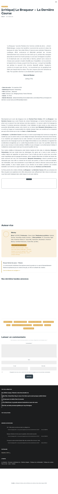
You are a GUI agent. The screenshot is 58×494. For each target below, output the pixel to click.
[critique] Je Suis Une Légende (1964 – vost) (21, 251)
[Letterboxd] (33, 479)
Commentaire (29, 343)
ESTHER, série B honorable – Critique (19, 247)
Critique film (4, 6)
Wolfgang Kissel (29, 328)
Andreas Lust (8, 321)
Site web (43, 365)
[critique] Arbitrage (15, 254)
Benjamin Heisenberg (20, 321)
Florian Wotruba (48, 321)
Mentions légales (25, 462)
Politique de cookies (48, 462)
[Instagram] (25, 479)
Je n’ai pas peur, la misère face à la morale (12, 399)
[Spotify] (35, 479)
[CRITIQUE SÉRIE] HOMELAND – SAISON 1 (21, 249)
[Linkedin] (29, 479)
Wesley (3, 16)
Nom (29, 359)
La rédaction (4, 462)
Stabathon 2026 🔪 (5, 452)
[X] (23, 479)
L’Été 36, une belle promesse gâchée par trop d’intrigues (16, 405)
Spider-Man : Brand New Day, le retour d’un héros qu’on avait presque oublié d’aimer (23, 396)
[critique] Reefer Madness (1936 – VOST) (20, 252)
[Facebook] (21, 479)
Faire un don (4, 463)
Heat (8, 325)
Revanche (48, 325)
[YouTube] (27, 479)
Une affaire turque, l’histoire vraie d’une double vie (15, 392)
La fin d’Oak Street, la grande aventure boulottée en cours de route (19, 402)
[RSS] (37, 479)
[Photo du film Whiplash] (6, 183)
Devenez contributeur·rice (14, 462)
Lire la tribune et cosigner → (11, 270)
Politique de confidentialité (36, 462)
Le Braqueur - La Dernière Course (22, 325)
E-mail (14, 365)
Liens (9, 463)
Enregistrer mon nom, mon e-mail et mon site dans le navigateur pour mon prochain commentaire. (30, 372)
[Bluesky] (31, 479)
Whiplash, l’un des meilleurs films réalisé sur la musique (29, 183)
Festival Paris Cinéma (35, 321)
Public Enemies (38, 325)
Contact (13, 463)
